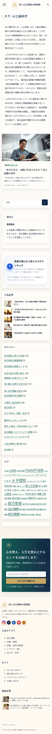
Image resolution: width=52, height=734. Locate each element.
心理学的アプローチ (18, 494)
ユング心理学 (41, 481)
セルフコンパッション (28, 475)
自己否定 (8, 407)
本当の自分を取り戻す (14, 373)
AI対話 (6, 471)
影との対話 (31, 485)
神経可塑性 (16, 498)
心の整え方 (15, 490)
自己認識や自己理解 (13, 395)
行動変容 (23, 514)
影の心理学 (42, 486)
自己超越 (14, 514)
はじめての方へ (14, 670)
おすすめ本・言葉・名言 (15, 413)
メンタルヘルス (31, 481)
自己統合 (22, 509)
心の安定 (7, 490)
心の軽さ (22, 490)
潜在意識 (7, 498)
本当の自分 (30, 493)
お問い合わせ (13, 680)
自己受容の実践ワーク (14, 366)
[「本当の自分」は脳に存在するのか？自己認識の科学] (26, 147)
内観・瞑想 (12, 641)
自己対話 (39, 504)
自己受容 (15, 503)
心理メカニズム (42, 490)
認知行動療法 (31, 515)
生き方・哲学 (13, 652)
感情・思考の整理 (15, 645)
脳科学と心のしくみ (11, 165)
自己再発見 (39, 498)
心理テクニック (31, 490)
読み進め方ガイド (15, 673)
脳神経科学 (24, 498)
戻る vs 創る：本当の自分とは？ (18, 426)
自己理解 (13, 509)
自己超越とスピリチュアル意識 (18, 431)
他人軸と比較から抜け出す (16, 383)
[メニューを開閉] (4, 4)
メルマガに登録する (26, 580)
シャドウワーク (13, 474)
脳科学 (32, 498)
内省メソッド (21, 486)
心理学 (7, 493)
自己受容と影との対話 (14, 355)
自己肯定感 (31, 509)
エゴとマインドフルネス (15, 436)
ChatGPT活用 (34, 470)
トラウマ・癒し (14, 648)
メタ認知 (18, 480)
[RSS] (24, 623)
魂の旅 (38, 514)
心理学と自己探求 (12, 402)
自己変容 (32, 504)
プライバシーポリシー (17, 677)
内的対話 (8, 485)
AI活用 (12, 470)
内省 (14, 486)
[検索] (47, 4)
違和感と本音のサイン (14, 377)
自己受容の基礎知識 (13, 360)
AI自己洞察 (20, 471)
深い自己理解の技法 (13, 390)
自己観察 (39, 509)
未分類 (7, 449)
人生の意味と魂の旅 (13, 443)
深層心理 (41, 493)
